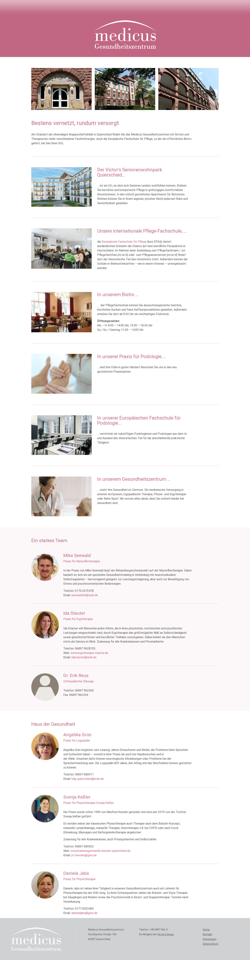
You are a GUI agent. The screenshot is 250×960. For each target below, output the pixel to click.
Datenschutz (210, 943)
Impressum (209, 939)
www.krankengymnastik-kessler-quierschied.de (100, 851)
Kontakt (207, 934)
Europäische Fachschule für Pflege (124, 241)
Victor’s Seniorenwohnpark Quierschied (129, 172)
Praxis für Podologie (140, 356)
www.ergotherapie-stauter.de (89, 653)
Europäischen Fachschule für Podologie (139, 420)
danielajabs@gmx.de (84, 913)
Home (206, 929)
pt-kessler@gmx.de (84, 855)
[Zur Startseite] (125, 34)
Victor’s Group (165, 934)
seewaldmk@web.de (84, 595)
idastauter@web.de (83, 657)
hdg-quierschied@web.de (87, 779)
